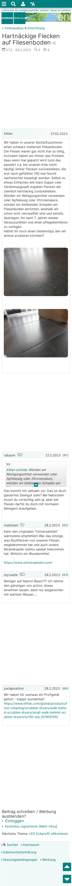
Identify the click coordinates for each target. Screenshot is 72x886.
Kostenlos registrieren (21, 826)
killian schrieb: (17, 470)
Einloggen (14, 820)
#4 (65, 688)
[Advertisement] (36, 91)
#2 (65, 525)
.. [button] (36, 486)
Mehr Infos (48, 826)
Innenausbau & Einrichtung (25, 28)
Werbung (49, 860)
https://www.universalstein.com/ (28, 562)
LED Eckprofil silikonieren (48, 834)
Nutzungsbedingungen (20, 860)
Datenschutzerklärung (19, 852)
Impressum (31, 845)
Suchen (12, 845)
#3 (65, 575)
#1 (65, 455)
